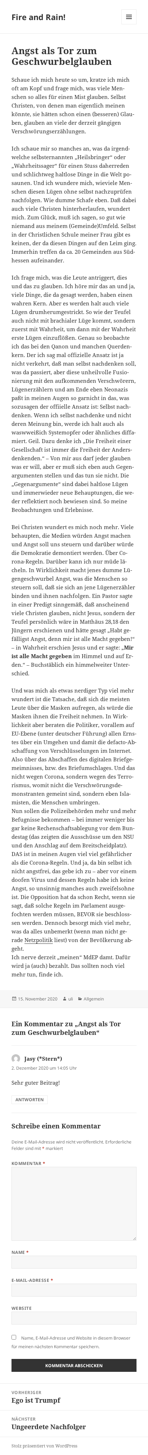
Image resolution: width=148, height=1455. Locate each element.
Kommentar (28, 1163)
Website (21, 1308)
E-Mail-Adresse (32, 1280)
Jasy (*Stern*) (43, 1058)
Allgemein (94, 999)
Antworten (29, 1100)
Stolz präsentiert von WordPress (44, 1446)
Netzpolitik (38, 939)
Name (20, 1252)
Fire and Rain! (38, 16)
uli (70, 999)
